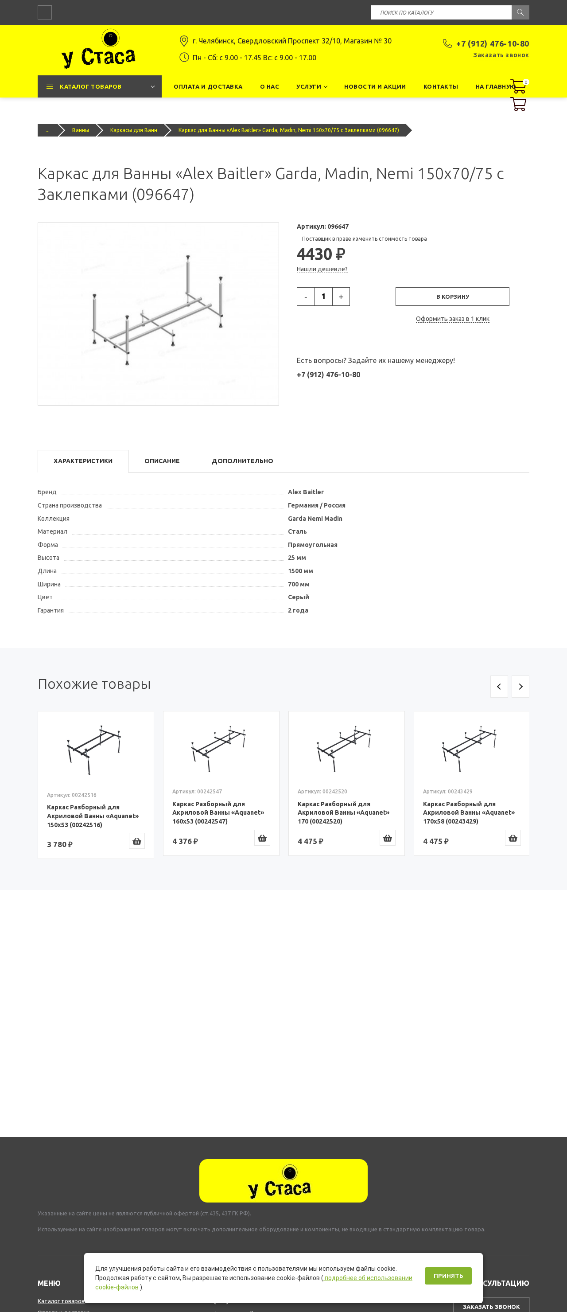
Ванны (80, 130)
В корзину (452, 296)
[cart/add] (137, 841)
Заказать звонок (501, 55)
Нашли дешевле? (322, 269)
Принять (448, 1276)
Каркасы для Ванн (133, 130)
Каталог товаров (61, 1301)
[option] (96, 785)
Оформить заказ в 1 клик (452, 318)
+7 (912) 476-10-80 (492, 43)
